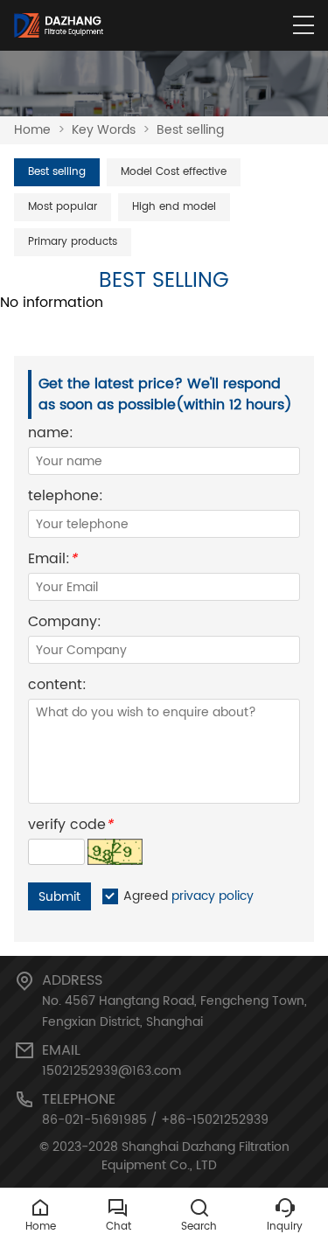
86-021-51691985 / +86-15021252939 (155, 1120)
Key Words (104, 130)
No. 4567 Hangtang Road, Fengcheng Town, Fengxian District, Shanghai (174, 1011)
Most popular (62, 207)
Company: (64, 624)
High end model (174, 207)
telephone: (65, 498)
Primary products (72, 242)
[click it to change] (114, 852)
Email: (52, 561)
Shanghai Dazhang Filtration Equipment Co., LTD (195, 1156)
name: (50, 435)
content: (57, 687)
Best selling (190, 130)
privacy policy (212, 896)
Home (32, 130)
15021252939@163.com (111, 1071)
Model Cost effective (174, 172)
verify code (70, 827)
